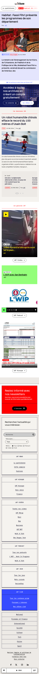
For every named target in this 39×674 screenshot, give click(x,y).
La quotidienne (8, 8)
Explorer (19, 471)
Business (19, 525)
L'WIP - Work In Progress (19, 556)
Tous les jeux (19, 575)
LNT (6, 25)
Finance (19, 494)
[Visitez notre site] (4, 670)
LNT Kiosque (18, 370)
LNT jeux (19, 569)
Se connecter (10, 103)
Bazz (19, 517)
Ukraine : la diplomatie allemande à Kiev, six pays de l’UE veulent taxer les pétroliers (15, 181)
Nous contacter (19, 659)
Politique (13, 54)
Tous (15, 446)
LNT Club (19, 592)
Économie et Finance (19, 619)
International (19, 623)
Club (15, 448)
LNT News (19, 456)
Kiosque (6, 360)
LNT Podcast (18, 315)
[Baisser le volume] (35, 310)
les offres (26, 103)
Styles (19, 641)
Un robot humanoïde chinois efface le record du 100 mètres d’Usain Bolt (19, 121)
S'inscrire (17, 408)
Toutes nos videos (19, 508)
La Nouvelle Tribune (19, 3)
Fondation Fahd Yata (19, 656)
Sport (19, 646)
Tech (3, 128)
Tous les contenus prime (19, 598)
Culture (19, 632)
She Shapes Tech (19, 537)
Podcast (8, 272)
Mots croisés (19, 579)
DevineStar (19, 583)
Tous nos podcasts (19, 552)
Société (19, 628)
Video (9, 448)
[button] (17, 193)
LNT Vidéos (18, 260)
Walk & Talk (19, 533)
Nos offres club (19, 606)
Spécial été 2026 (28, 8)
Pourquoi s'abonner (19, 602)
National (19, 614)
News (20, 446)
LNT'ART (19, 529)
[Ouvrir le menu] (34, 670)
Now (19, 521)
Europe (7, 187)
